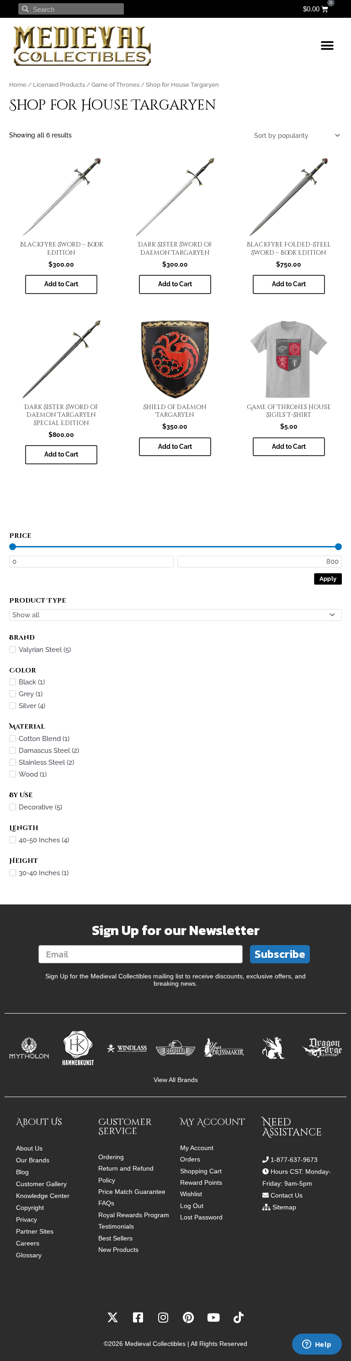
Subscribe (280, 954)
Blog (22, 1172)
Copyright (30, 1207)
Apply (328, 578)
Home (18, 84)
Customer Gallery (41, 1184)
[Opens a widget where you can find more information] (317, 1345)
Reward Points (201, 1182)
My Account (196, 1148)
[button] (327, 46)
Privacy (26, 1219)
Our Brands (32, 1160)
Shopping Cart (201, 1171)
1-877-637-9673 (294, 1159)
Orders (190, 1159)
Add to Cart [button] (61, 284)
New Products (118, 1249)
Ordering (111, 1157)
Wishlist (191, 1194)
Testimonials (116, 1226)
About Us (29, 1148)
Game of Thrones (115, 84)
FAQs (106, 1203)
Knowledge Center (42, 1195)
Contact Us (287, 1195)
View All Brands (176, 1080)
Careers (27, 1243)
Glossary (29, 1255)
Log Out (191, 1206)
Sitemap (284, 1207)
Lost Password (201, 1217)
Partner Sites (34, 1231)
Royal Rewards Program (133, 1215)
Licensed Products (59, 84)
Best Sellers (115, 1238)
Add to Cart (289, 446)
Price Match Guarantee (131, 1191)
